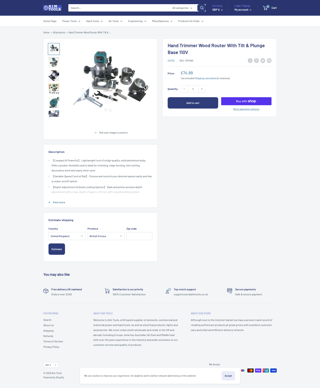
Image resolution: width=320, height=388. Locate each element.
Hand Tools (92, 21)
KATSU (171, 60)
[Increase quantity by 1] (201, 88)
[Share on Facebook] (250, 60)
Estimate (57, 249)
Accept (228, 375)
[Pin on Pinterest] (256, 60)
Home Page (49, 21)
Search (47, 319)
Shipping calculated (205, 78)
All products (59, 32)
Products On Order (189, 21)
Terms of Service (53, 341)
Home (46, 32)
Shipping (48, 330)
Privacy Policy (51, 346)
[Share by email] (269, 60)
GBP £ (48, 364)
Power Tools (69, 21)
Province (93, 228)
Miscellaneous (160, 21)
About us (48, 325)
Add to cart (192, 102)
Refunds (48, 335)
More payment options (246, 109)
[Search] (201, 8)
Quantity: (173, 88)
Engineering (135, 21)
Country (53, 228)
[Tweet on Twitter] (262, 60)
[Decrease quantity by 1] (184, 88)
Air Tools (113, 21)
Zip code (131, 228)
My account (241, 9)
